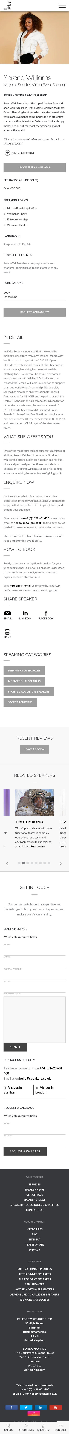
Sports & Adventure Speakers (28, 691)
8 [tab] (49, 863)
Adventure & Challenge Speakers (34, 1294)
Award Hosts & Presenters (34, 1289)
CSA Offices (34, 1194)
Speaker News (34, 1189)
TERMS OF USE (34, 1244)
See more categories (34, 1299)
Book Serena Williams (34, 167)
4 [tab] (32, 863)
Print (7, 637)
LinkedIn (25, 618)
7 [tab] (45, 863)
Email (8, 618)
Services (34, 1184)
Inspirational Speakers (24, 670)
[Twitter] (26, 1407)
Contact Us (34, 1209)
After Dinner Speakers (34, 1274)
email (27, 585)
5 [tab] (36, 863)
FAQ (34, 1234)
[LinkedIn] (40, 1407)
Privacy (34, 1249)
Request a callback (25, 1151)
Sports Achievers (20, 702)
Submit (15, 1047)
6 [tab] (41, 863)
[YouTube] (55, 1407)
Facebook (46, 618)
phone (16, 585)
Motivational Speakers (24, 681)
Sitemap (34, 1239)
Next (60, 863)
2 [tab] (24, 863)
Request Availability (34, 312)
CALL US (8, 1430)
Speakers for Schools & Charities (34, 1204)
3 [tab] (28, 863)
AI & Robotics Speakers (34, 1279)
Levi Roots (46, 822)
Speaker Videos (34, 1199)
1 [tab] (19, 863)
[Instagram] (33, 1413)
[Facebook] (11, 1407)
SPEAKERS (43, 1430)
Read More (14, 846)
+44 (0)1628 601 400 (36, 518)
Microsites (34, 1229)
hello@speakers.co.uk (28, 522)
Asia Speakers (34, 1284)
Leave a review (34, 749)
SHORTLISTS (26, 1430)
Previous (7, 863)
